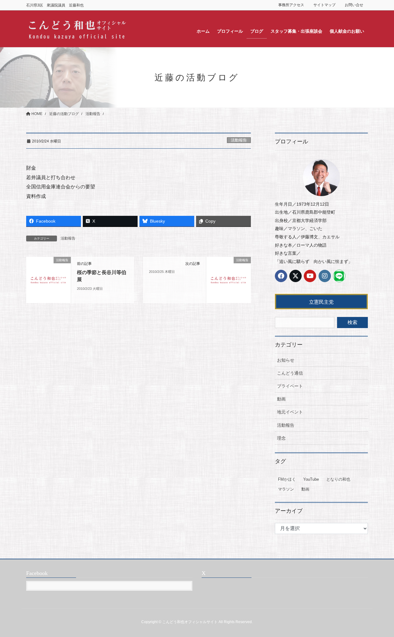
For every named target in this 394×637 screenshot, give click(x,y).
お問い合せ (354, 5)
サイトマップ (324, 5)
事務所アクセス (291, 5)
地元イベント (290, 411)
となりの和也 (338, 479)
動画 (281, 399)
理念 (281, 438)
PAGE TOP (379, 612)
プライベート (290, 386)
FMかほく (287, 479)
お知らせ (285, 360)
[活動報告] (48, 279)
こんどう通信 (290, 373)
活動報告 (239, 140)
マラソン (286, 489)
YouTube (311, 479)
